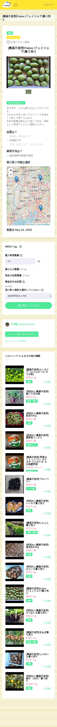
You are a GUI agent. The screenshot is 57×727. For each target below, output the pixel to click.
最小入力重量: (12, 269)
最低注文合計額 (13, 281)
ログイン (48, 4)
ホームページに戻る (15, 341)
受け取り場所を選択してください (22, 290)
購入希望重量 (12, 255)
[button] (10, 72)
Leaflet (31, 224)
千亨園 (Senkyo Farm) (22, 324)
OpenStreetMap (43, 224)
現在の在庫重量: (13, 275)
